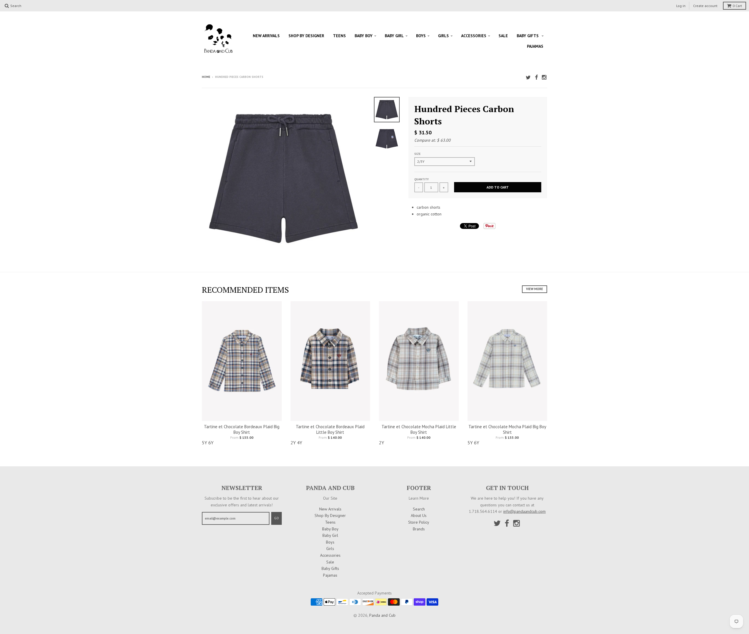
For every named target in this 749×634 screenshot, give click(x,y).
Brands (419, 529)
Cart (737, 6)
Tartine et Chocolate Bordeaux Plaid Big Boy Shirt (241, 429)
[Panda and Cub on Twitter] (528, 77)
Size (417, 154)
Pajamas (535, 46)
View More (534, 289)
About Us (419, 515)
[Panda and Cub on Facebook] (536, 77)
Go (276, 518)
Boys (421, 35)
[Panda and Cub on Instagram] (544, 77)
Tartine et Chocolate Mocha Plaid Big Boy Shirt (507, 429)
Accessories (473, 35)
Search (419, 509)
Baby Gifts (528, 35)
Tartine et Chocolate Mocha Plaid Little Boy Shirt (419, 429)
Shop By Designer (306, 35)
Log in (681, 6)
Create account (705, 6)
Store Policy (418, 522)
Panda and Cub (382, 615)
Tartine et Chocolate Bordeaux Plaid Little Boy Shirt (330, 429)
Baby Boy (363, 35)
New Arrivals (266, 35)
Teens (339, 35)
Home (206, 77)
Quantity (421, 179)
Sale (503, 35)
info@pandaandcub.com (524, 511)
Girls (443, 35)
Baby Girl (394, 35)
